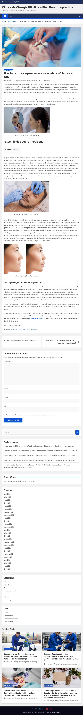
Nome (6, 388)
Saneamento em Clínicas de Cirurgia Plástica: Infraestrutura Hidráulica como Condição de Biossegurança (39, 446)
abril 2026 (7, 503)
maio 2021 (7, 566)
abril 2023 (7, 536)
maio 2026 (7, 500)
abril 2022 (7, 551)
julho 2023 (7, 530)
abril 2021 (7, 569)
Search (77, 432)
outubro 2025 (8, 509)
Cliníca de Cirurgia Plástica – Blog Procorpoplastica (37, 7)
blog (5, 588)
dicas (28, 329)
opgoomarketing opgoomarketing (26, 80)
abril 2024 (7, 521)
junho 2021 (7, 563)
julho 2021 (7, 560)
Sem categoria (8, 70)
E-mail (6, 397)
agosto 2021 (8, 557)
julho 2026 (7, 494)
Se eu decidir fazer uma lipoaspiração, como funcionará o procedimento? (61, 342)
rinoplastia (34, 329)
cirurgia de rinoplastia (19, 329)
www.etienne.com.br (36, 318)
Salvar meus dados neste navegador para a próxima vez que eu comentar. (31, 415)
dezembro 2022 (9, 542)
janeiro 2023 (8, 539)
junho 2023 (7, 533)
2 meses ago (9, 698)
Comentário (8, 362)
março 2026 (8, 506)
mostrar (16, 149)
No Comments (45, 80)
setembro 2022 (9, 545)
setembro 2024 (9, 515)
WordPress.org (8, 622)
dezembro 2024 (9, 512)
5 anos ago (8, 80)
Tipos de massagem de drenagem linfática (21, 340)
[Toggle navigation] (10, 16)
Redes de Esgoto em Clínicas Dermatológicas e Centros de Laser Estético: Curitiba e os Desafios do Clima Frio (41, 451)
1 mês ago (8, 662)
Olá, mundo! (32, 481)
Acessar (6, 613)
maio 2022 (7, 548)
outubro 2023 (8, 524)
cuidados (7, 594)
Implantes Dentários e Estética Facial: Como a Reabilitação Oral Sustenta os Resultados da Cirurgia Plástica (39, 460)
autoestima (7, 585)
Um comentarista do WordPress (14, 481)
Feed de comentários (11, 619)
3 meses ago (50, 700)
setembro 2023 (9, 527)
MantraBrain (56, 712)
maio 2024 (7, 518)
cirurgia (9, 329)
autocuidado (8, 582)
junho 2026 (7, 497)
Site (5, 406)
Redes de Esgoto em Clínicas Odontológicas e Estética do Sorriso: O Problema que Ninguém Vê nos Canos (39, 455)
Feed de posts (8, 616)
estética (6, 597)
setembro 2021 (9, 554)
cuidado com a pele (10, 591)
